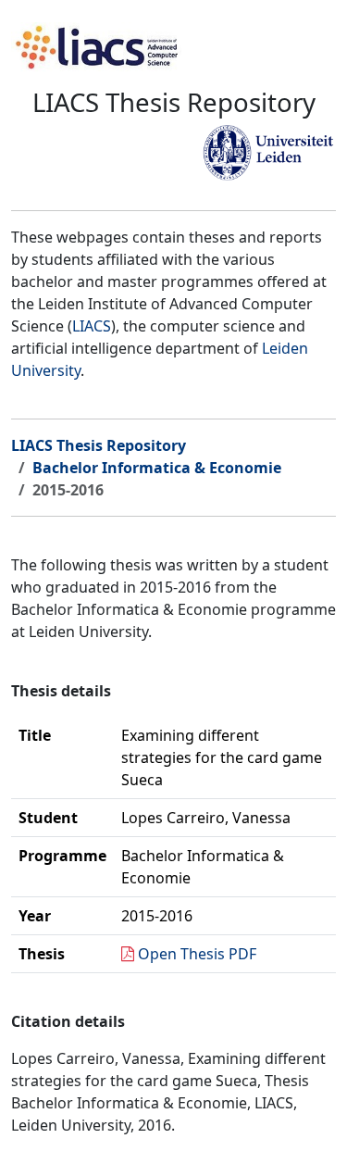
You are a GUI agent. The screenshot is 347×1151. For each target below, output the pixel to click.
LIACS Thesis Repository (98, 445)
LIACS (91, 326)
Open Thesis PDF (197, 954)
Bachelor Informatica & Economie (156, 467)
